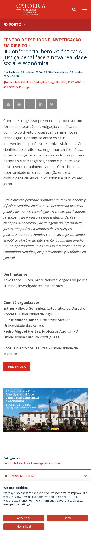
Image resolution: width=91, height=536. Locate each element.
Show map (85, 89)
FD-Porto (12, 24)
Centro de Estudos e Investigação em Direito (33, 463)
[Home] (31, 9)
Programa (17, 366)
